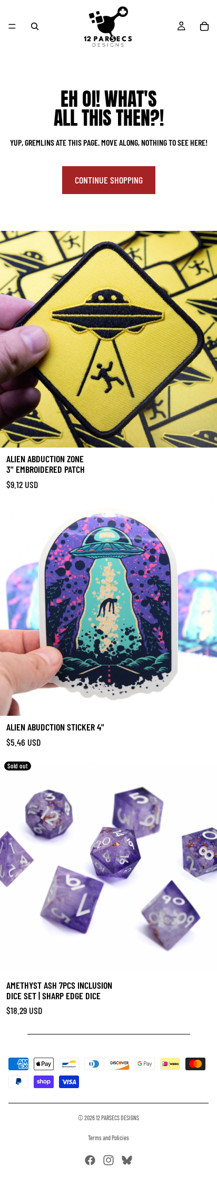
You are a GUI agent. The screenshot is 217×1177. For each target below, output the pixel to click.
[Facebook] (90, 1160)
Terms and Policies (108, 1137)
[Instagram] (108, 1160)
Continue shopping (109, 180)
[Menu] (12, 26)
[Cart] (204, 26)
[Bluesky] (127, 1160)
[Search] (34, 26)
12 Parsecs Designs (117, 1117)
